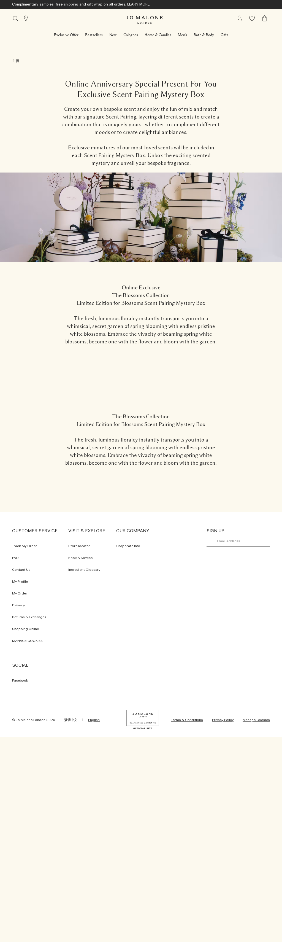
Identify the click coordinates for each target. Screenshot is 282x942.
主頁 (15, 61)
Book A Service (80, 558)
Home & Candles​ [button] (158, 35)
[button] (66, 35)
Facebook (20, 680)
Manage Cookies (256, 720)
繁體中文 (70, 720)
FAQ (15, 558)
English (94, 720)
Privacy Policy (223, 720)
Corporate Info (128, 546)
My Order (19, 593)
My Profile (20, 581)
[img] (265, 18)
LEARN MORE (138, 4)
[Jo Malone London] (144, 20)
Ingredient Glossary (84, 569)
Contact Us (21, 569)
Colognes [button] (130, 35)
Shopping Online (25, 629)
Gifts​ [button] (224, 35)
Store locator (79, 546)
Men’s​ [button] (182, 35)
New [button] (113, 35)
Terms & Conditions (187, 720)
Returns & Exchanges (29, 617)
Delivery (18, 605)
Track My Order (24, 546)
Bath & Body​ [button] (204, 35)
